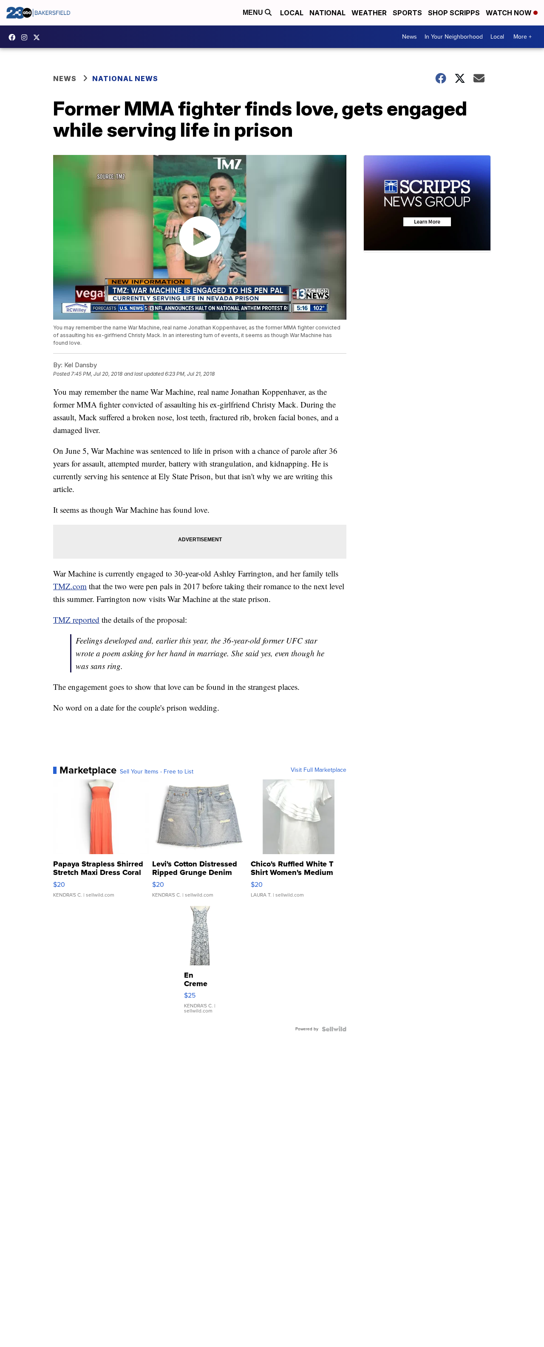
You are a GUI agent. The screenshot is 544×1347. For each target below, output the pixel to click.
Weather (369, 12)
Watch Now (509, 12)
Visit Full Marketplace (318, 770)
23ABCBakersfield (14, 37)
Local (291, 12)
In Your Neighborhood (454, 36)
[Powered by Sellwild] (334, 1029)
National (327, 12)
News (409, 36)
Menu (254, 12)
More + (522, 36)
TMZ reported (76, 619)
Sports (407, 12)
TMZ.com (70, 586)
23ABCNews (26, 37)
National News (125, 78)
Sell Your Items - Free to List (156, 772)
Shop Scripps (454, 12)
